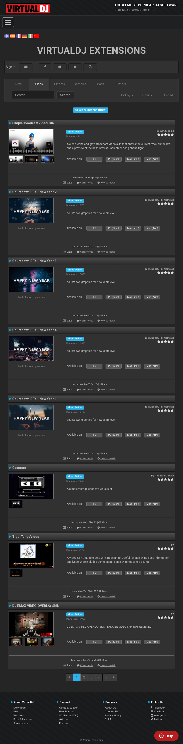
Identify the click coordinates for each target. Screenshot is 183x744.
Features (18, 715)
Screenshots (20, 723)
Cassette (19, 468)
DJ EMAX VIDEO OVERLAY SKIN (35, 606)
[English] (6, 35)
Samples (80, 84)
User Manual (66, 711)
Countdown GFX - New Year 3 (34, 261)
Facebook (158, 707)
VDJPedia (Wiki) (68, 715)
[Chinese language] (36, 35)
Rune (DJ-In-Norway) (161, 199)
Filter (146, 95)
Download (19, 707)
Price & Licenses (22, 719)
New (18, 84)
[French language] (18, 35)
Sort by (125, 95)
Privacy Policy (113, 715)
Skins (39, 84)
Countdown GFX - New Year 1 (34, 399)
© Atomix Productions (91, 740)
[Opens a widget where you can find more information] (166, 736)
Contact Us (111, 711)
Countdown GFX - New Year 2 (34, 192)
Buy (15, 711)
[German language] (24, 35)
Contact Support (69, 707)
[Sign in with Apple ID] (74, 67)
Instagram (159, 715)
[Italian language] (30, 35)
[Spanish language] (12, 35)
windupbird (167, 130)
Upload (168, 95)
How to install (108, 182)
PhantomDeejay (164, 475)
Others (121, 84)
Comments (86, 182)
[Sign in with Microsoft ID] (60, 67)
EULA (108, 719)
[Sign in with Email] (26, 67)
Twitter (157, 719)
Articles (63, 719)
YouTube (158, 711)
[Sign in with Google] (90, 67)
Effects (59, 84)
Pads (100, 84)
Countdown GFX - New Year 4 (34, 330)
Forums (63, 723)
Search (65, 95)
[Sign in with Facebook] (45, 67)
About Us (110, 707)
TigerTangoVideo (25, 536)
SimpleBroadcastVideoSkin (33, 123)
